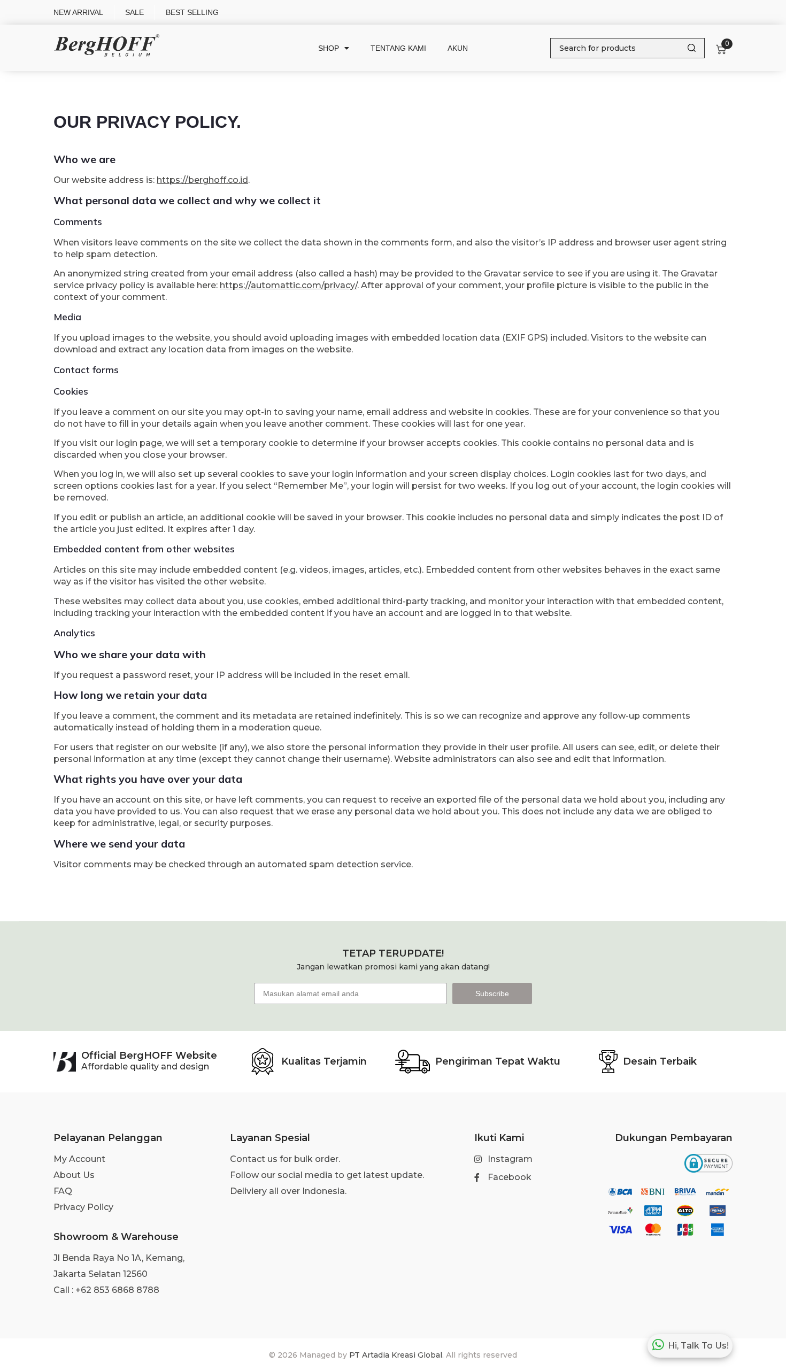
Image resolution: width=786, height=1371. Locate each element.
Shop (328, 48)
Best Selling (192, 12)
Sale (134, 12)
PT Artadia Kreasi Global (395, 1355)
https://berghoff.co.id (202, 180)
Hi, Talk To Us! (698, 1346)
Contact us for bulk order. (285, 1159)
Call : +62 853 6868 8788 (106, 1290)
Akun (458, 48)
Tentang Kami (398, 48)
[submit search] (691, 48)
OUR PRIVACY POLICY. (147, 122)
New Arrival (78, 12)
